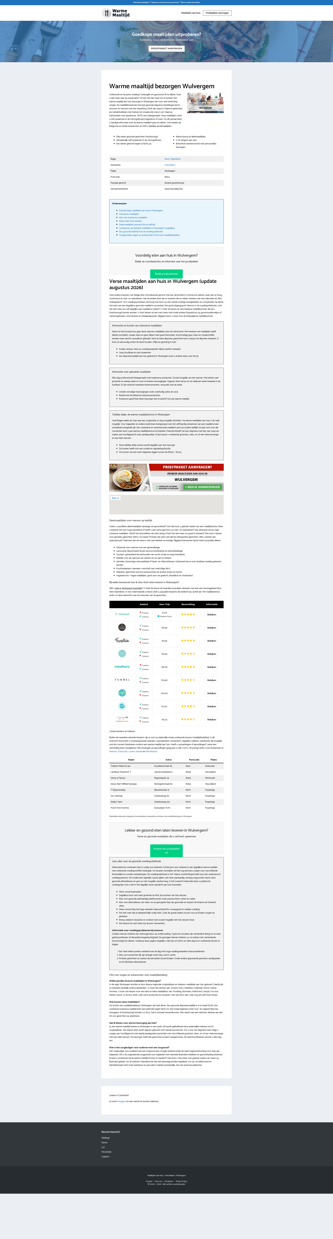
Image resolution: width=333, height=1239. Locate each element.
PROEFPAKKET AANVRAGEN (166, 49)
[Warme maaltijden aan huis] (116, 13)
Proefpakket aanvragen (217, 13)
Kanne (104, 1142)
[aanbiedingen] (166, 478)
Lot (103, 1147)
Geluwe (138, 751)
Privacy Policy (181, 1181)
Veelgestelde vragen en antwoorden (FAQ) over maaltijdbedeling (149, 235)
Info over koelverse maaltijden (133, 218)
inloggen (121, 1101)
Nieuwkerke (151, 751)
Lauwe (131, 751)
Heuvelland (170, 165)
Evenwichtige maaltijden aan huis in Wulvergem (141, 211)
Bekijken (211, 615)
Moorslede (106, 1152)
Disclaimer (168, 1181)
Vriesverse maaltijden (129, 214)
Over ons (158, 1181)
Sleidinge (105, 1138)
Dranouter (122, 751)
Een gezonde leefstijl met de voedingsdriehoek (141, 232)
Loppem (105, 1156)
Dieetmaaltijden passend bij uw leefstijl (137, 225)
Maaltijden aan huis (190, 13)
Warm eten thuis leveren (130, 221)
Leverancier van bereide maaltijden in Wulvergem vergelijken (147, 228)
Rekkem (113, 751)
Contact (149, 1181)
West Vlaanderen (173, 159)
